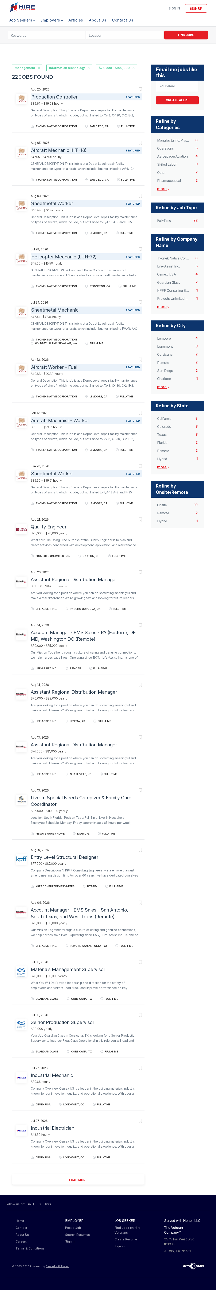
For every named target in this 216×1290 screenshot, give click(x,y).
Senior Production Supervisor (62, 1022)
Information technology (67, 68)
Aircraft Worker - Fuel (54, 367)
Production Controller (54, 97)
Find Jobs (186, 35)
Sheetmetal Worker (52, 203)
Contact (21, 1227)
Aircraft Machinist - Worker (60, 420)
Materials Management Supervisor (68, 969)
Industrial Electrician (52, 1128)
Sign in (174, 8)
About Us (22, 1234)
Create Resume (126, 1239)
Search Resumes (77, 1234)
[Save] (136, 90)
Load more (78, 1180)
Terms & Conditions (30, 1248)
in (29, 1204)
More (162, 188)
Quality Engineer (48, 527)
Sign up (196, 8)
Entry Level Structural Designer (64, 857)
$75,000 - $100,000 (114, 68)
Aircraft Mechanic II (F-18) (58, 150)
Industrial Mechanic (52, 1075)
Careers (21, 1241)
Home (20, 1220)
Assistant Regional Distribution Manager (74, 579)
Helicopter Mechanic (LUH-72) (64, 256)
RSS (48, 1204)
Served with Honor (57, 1266)
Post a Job (73, 1227)
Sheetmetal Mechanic (54, 310)
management (25, 68)
